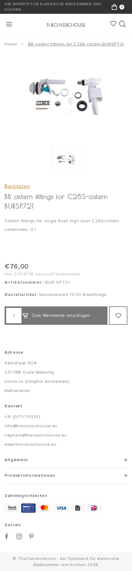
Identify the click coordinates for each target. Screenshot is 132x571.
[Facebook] (7, 536)
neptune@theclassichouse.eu (36, 435)
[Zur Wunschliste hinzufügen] (118, 315)
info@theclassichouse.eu (31, 426)
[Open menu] (9, 24)
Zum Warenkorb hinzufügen (61, 315)
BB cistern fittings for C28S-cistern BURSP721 (76, 44)
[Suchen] (123, 24)
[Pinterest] (32, 536)
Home (11, 44)
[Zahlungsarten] (12, 508)
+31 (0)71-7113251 (23, 416)
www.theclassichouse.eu (30, 444)
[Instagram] (19, 536)
